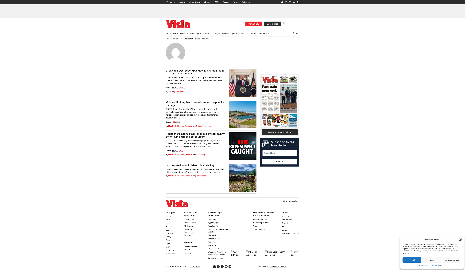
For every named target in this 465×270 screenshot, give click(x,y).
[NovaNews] (178, 87)
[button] (460, 239)
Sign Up (279, 161)
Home (168, 39)
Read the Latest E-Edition (279, 132)
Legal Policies (195, 266)
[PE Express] (176, 122)
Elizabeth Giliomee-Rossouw (180, 126)
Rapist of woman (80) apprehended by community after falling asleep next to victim (195, 135)
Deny (432, 260)
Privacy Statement (436, 265)
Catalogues (272, 24)
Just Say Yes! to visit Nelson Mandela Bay (190, 165)
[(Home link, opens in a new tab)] (177, 203)
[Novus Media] (177, 151)
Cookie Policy (424, 265)
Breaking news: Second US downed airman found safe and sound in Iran (195, 72)
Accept (412, 260)
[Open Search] (297, 33)
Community (253, 24)
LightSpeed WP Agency (277, 266)
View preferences (452, 260)
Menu (172, 2)
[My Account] (293, 33)
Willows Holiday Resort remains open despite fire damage (195, 104)
